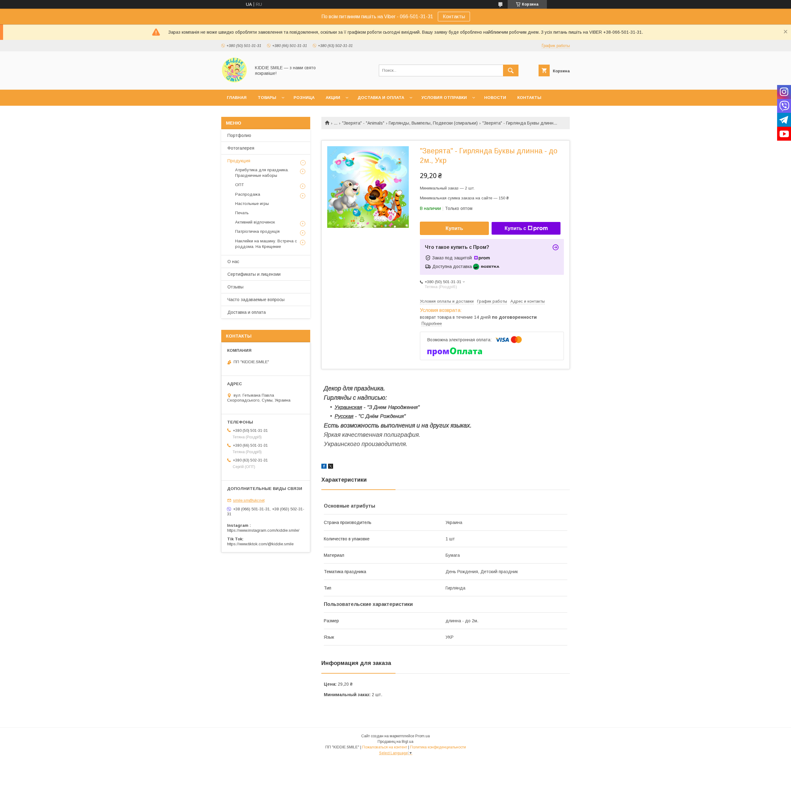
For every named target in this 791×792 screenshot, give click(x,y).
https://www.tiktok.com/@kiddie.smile (260, 544)
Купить (454, 228)
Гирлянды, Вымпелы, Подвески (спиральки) (433, 123)
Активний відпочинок (255, 222)
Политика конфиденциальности (438, 747)
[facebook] (324, 467)
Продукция (238, 160)
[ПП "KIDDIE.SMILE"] (234, 81)
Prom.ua (422, 736)
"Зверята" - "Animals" (363, 123)
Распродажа (247, 194)
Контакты (454, 16)
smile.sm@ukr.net (248, 500)
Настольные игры (252, 203)
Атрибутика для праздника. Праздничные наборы (262, 173)
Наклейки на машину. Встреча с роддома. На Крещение (266, 244)
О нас (233, 261)
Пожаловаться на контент (384, 747)
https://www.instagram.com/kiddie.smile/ (263, 530)
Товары (267, 97)
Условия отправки (444, 97)
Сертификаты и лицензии (254, 274)
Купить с (515, 228)
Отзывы (235, 286)
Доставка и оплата (380, 97)
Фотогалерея (240, 148)
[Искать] (510, 70)
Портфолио (239, 135)
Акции (333, 97)
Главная (237, 97)
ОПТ (239, 184)
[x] (330, 467)
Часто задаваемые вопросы (256, 299)
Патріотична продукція (257, 231)
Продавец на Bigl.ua (395, 741)
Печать (242, 213)
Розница (304, 97)
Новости (495, 97)
